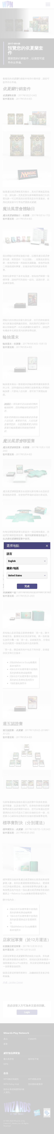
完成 (27, 586)
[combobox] (24, 561)
